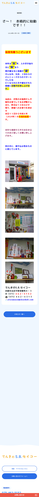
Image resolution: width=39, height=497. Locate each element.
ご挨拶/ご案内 (26, 33)
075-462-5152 (11, 493)
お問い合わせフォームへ (19, 476)
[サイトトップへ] (19, 456)
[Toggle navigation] (36, 3)
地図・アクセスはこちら (19, 469)
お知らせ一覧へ (19, 314)
